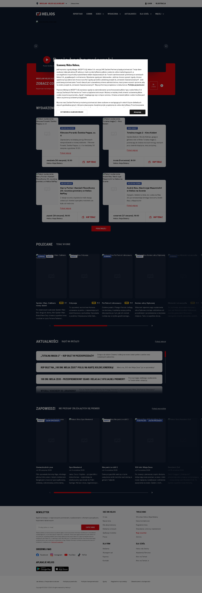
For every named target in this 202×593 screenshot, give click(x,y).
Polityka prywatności (136, 85)
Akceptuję (137, 112)
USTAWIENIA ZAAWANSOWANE (71, 112)
